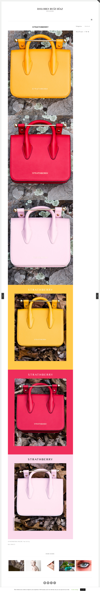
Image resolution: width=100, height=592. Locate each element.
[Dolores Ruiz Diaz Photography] (50, 9)
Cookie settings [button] (74, 589)
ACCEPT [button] (83, 589)
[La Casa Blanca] (97, 296)
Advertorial (87, 26)
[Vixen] (2, 296)
